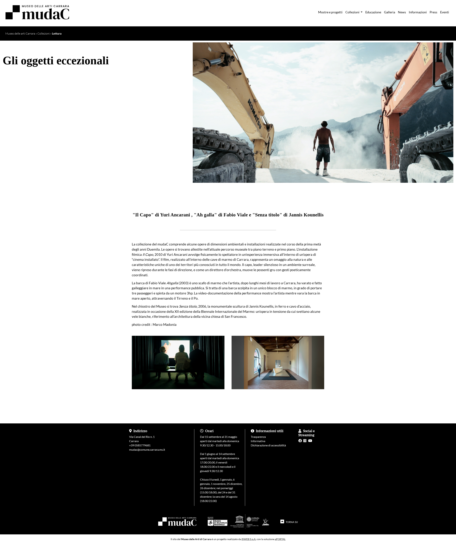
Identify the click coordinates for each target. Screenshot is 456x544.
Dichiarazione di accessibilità (268, 445)
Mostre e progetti (330, 12)
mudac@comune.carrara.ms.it (147, 449)
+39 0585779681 (140, 445)
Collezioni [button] (352, 12)
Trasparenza (258, 436)
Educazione (373, 12)
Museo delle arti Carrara (20, 33)
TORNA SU (291, 522)
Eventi (444, 12)
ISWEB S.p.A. (249, 539)
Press (433, 12)
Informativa (258, 441)
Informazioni (418, 12)
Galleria (389, 12)
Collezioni (43, 33)
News (402, 12)
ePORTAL (280, 539)
